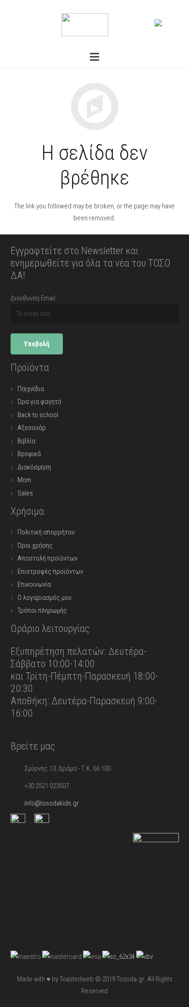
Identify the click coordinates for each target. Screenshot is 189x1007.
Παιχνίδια (30, 389)
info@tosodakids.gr (51, 803)
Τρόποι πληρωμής (42, 610)
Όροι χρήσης (35, 545)
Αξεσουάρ (31, 428)
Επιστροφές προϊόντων (50, 571)
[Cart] (172, 22)
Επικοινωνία (34, 584)
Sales (25, 493)
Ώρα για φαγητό (39, 401)
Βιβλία (26, 441)
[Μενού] (94, 56)
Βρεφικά (29, 454)
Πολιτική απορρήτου (46, 532)
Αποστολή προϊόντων (47, 558)
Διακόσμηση (34, 467)
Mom (24, 480)
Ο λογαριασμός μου (44, 597)
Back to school (37, 415)
